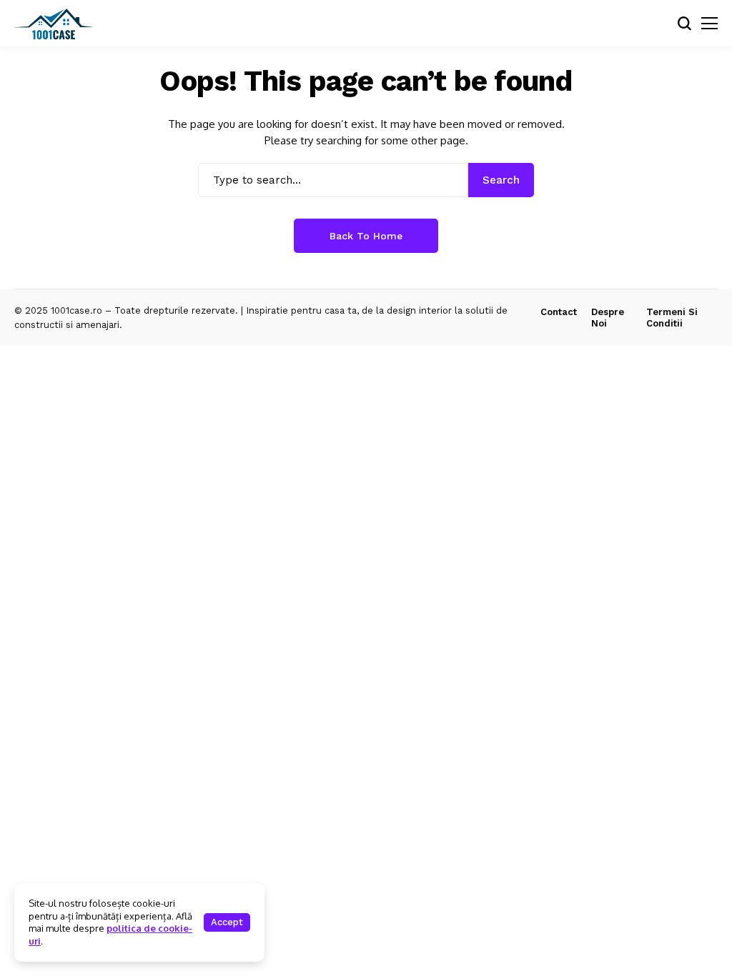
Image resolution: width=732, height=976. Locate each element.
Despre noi (607, 318)
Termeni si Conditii (672, 318)
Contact (558, 312)
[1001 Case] (53, 23)
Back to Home (366, 235)
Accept (227, 922)
